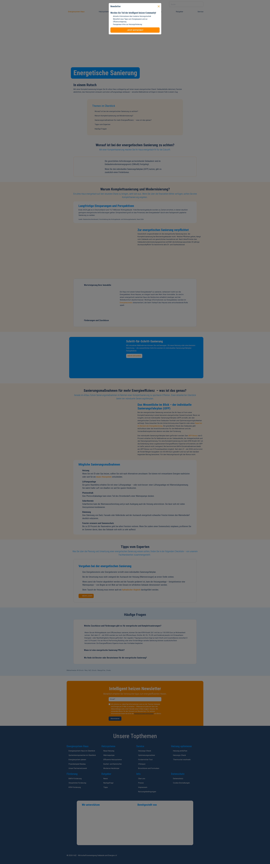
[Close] (158, 6)
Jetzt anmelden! (135, 30)
